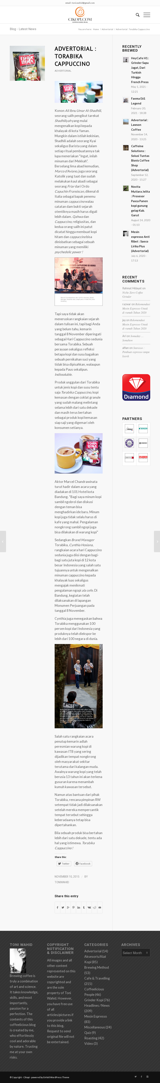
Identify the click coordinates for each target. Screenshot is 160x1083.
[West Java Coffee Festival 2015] (157, 541)
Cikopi (26, 1077)
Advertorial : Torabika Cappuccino (75, 56)
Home (96, 29)
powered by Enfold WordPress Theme (50, 1077)
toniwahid (62, 882)
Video (88, 1043)
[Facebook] (141, 1077)
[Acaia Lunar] (3, 541)
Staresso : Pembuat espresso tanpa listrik (135, 352)
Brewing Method (96, 967)
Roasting (91, 1038)
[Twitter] (136, 1077)
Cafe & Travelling (97, 978)
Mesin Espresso (95, 1016)
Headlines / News (97, 1005)
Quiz (87, 1033)
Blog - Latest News (23, 29)
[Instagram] (147, 1077)
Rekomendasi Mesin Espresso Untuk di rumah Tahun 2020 (136, 308)
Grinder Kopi (93, 1000)
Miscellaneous (94, 1027)
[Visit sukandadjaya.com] (136, 399)
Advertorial (107, 29)
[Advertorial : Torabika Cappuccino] (27, 63)
